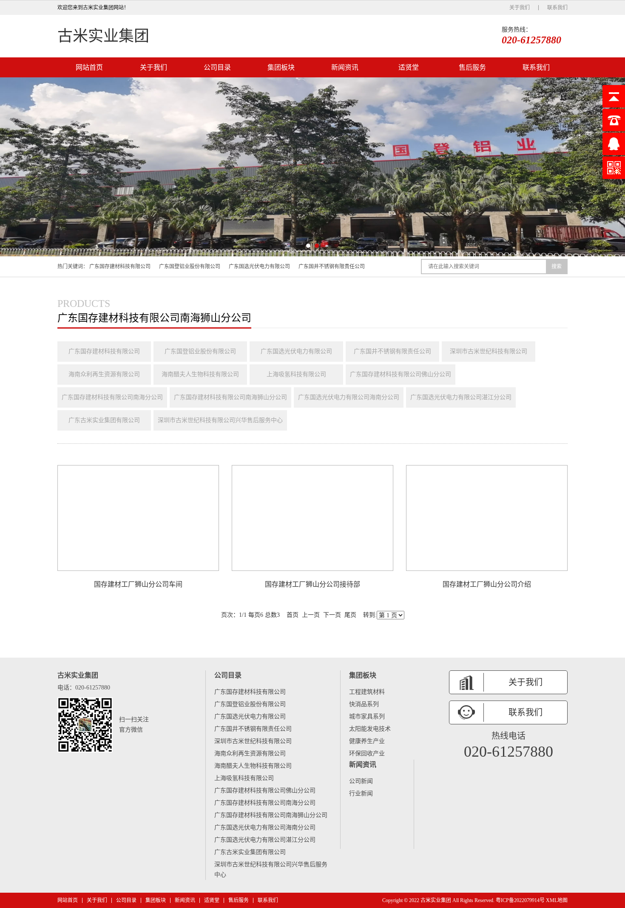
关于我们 (519, 7)
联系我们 (557, 7)
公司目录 (217, 67)
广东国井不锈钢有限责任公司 (331, 267)
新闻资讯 (344, 67)
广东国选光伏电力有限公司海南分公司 (348, 397)
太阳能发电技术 (370, 729)
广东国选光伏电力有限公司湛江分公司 (460, 397)
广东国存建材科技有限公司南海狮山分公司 (230, 397)
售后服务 (472, 67)
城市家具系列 (367, 716)
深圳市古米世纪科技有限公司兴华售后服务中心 (220, 420)
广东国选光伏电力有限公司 (259, 267)
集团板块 (281, 67)
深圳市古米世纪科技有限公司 (488, 351)
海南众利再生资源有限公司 (104, 374)
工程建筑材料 (367, 692)
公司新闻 (361, 781)
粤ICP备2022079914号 (520, 900)
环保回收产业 (367, 753)
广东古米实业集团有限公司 (104, 420)
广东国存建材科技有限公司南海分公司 (112, 397)
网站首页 (89, 67)
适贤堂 (408, 67)
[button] (308, 246)
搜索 (556, 267)
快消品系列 (364, 704)
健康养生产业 (367, 741)
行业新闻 (361, 793)
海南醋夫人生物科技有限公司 (200, 374)
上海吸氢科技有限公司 (296, 374)
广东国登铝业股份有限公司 (189, 267)
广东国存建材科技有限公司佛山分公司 (400, 374)
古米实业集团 (103, 36)
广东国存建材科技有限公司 (120, 267)
